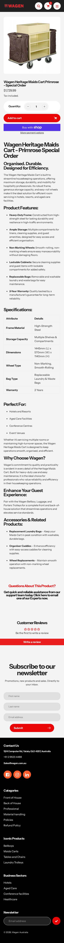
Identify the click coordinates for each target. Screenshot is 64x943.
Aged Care (10, 888)
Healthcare (10, 899)
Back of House (12, 803)
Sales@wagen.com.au (15, 763)
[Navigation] (57, 6)
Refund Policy (12, 825)
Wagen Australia (20, 932)
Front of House (12, 797)
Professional (11, 808)
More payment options (32, 132)
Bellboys (9, 845)
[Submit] (56, 921)
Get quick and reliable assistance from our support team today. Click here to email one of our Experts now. (32, 595)
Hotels (7, 882)
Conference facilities (16, 893)
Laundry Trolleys (13, 862)
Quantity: (15, 106)
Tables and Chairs (14, 856)
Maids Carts (11, 851)
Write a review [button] (32, 642)
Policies (8, 819)
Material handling (14, 814)
